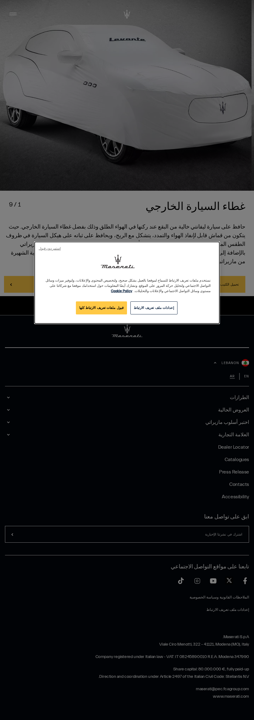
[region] (127, 282)
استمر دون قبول (50, 249)
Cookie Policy (121, 291)
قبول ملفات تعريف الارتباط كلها (101, 308)
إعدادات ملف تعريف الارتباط (154, 308)
